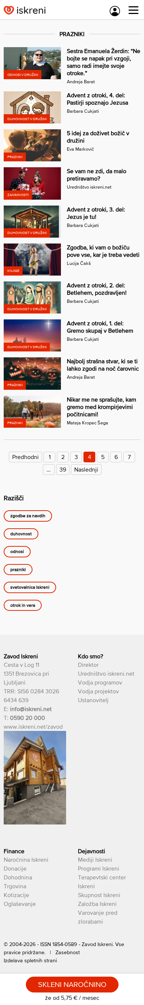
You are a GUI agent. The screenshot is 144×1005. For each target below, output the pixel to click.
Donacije (15, 868)
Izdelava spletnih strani (30, 960)
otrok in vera (22, 605)
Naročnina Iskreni (26, 859)
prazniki (18, 569)
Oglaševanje (20, 903)
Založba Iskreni (97, 903)
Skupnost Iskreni (99, 895)
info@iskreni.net (31, 708)
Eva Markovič (80, 149)
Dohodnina (18, 877)
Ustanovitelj (93, 700)
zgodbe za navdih (27, 516)
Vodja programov (100, 682)
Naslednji (86, 469)
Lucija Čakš (79, 263)
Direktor (88, 664)
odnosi (17, 551)
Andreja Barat (81, 81)
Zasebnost (67, 952)
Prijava (115, 11)
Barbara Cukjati (83, 111)
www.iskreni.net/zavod (33, 726)
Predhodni (25, 457)
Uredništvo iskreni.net (89, 187)
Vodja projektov (98, 691)
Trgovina (15, 886)
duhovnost (21, 533)
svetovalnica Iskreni (29, 587)
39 (62, 469)
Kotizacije (16, 895)
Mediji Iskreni (95, 859)
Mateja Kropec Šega (87, 423)
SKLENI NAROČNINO (72, 984)
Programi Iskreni (98, 868)
